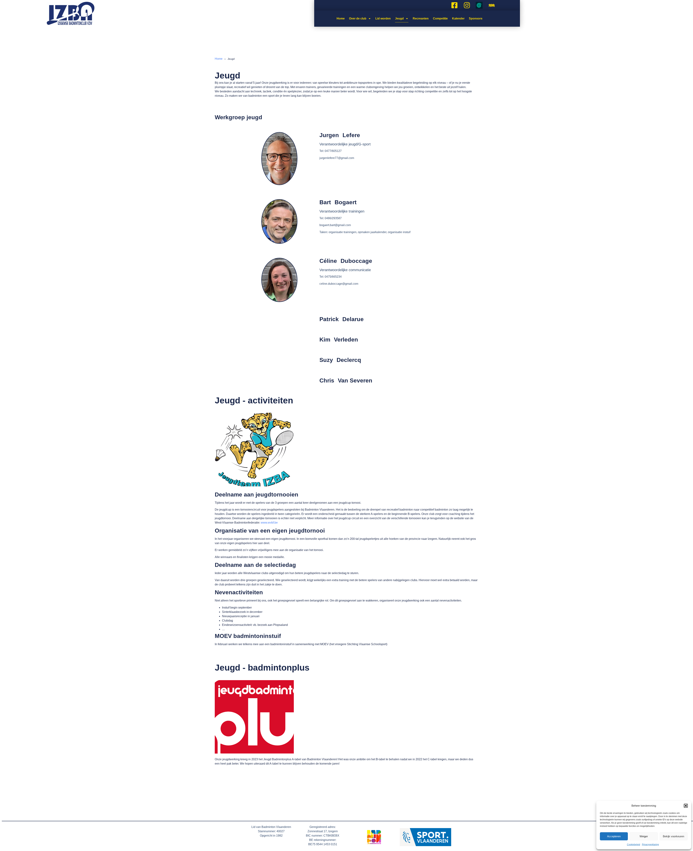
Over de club (357, 18)
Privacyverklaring (650, 844)
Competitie (440, 18)
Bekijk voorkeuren (673, 836)
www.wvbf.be (269, 522)
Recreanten (421, 18)
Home (341, 18)
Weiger (644, 836)
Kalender (458, 18)
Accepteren (614, 836)
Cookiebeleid (633, 844)
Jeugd (399, 18)
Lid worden (383, 18)
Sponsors (475, 18)
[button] (686, 806)
